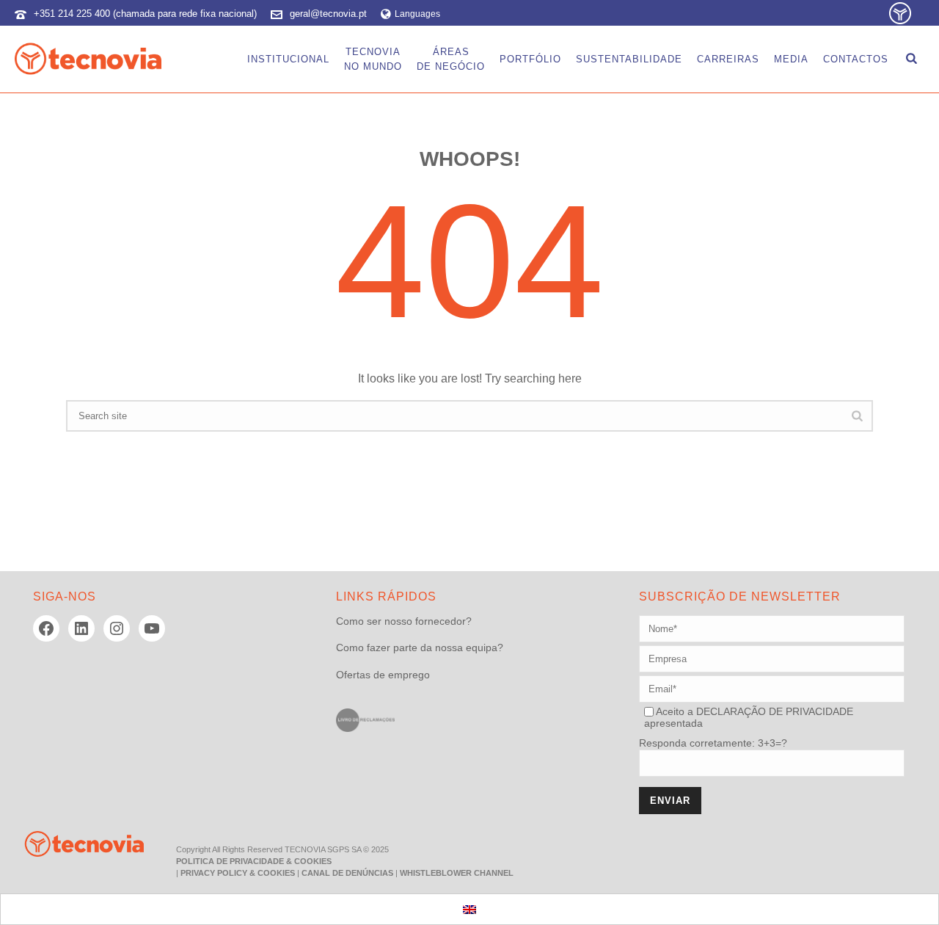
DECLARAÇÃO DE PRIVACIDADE (773, 711)
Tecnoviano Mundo (373, 59)
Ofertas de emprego (383, 675)
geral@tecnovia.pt (328, 13)
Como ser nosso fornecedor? (404, 621)
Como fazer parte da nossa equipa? (419, 647)
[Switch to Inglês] (469, 909)
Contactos (855, 59)
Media (791, 59)
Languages (417, 14)
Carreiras (728, 59)
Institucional (288, 59)
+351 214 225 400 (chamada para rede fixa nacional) (145, 13)
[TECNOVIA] (73, 843)
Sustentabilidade (629, 59)
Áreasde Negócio (451, 59)
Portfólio (530, 59)
